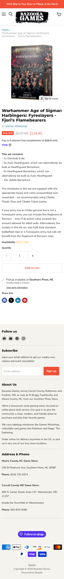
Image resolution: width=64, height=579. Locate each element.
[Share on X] (11, 300)
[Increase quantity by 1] (32, 255)
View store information (17, 287)
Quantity (6, 248)
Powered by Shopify (32, 572)
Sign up (51, 371)
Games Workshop (16, 126)
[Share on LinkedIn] (18, 300)
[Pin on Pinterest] (24, 300)
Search (32, 565)
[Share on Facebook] (4, 300)
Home (5, 29)
